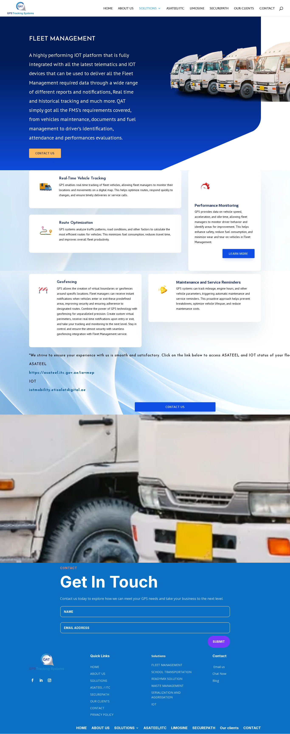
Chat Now (219, 674)
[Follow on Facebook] (32, 680)
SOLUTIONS (148, 8)
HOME (108, 8)
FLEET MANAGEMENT (166, 665)
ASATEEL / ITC (100, 687)
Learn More (238, 253)
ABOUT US (126, 8)
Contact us (45, 153)
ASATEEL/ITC (175, 8)
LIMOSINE (197, 8)
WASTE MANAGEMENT (167, 686)
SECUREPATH (219, 8)
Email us (219, 667)
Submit (219, 641)
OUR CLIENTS (100, 701)
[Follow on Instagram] (49, 680)
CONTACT (267, 8)
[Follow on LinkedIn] (41, 680)
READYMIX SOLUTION (166, 679)
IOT (153, 704)
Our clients (244, 8)
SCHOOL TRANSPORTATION (171, 672)
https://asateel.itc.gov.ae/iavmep (61, 373)
